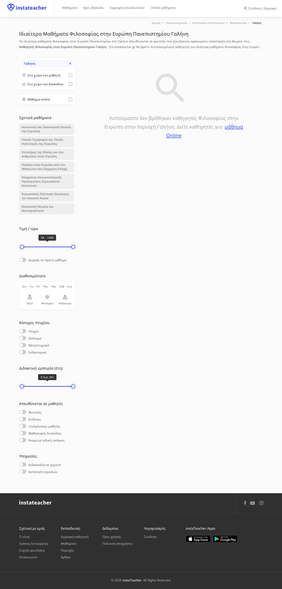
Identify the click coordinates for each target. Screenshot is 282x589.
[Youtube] (253, 504)
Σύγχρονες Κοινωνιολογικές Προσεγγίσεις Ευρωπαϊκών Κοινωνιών (42, 181)
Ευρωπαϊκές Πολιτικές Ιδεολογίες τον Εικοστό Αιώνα (45, 196)
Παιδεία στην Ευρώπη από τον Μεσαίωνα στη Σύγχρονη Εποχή (45, 167)
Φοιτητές (34, 412)
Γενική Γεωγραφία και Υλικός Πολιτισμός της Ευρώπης (42, 142)
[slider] (21, 247)
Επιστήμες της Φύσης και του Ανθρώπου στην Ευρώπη (43, 154)
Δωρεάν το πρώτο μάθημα (47, 260)
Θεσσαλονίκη (238, 23)
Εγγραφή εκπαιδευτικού (127, 8)
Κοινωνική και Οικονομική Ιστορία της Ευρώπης (46, 129)
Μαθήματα (69, 8)
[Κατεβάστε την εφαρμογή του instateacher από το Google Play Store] (225, 539)
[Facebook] (245, 503)
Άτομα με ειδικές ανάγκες (46, 440)
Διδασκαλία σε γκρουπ (44, 465)
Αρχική (156, 23)
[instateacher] (26, 3)
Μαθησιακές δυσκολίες (45, 433)
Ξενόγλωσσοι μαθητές (44, 426)
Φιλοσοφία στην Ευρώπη (208, 23)
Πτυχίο (33, 331)
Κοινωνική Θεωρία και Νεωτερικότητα (37, 209)
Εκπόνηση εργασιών (43, 472)
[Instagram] (261, 503)
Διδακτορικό (37, 352)
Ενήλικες (34, 419)
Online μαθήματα (163, 8)
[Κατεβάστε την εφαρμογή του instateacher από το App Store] (198, 539)
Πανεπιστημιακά (176, 23)
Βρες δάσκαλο (93, 8)
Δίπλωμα (34, 338)
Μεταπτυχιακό (38, 345)
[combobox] (47, 63)
